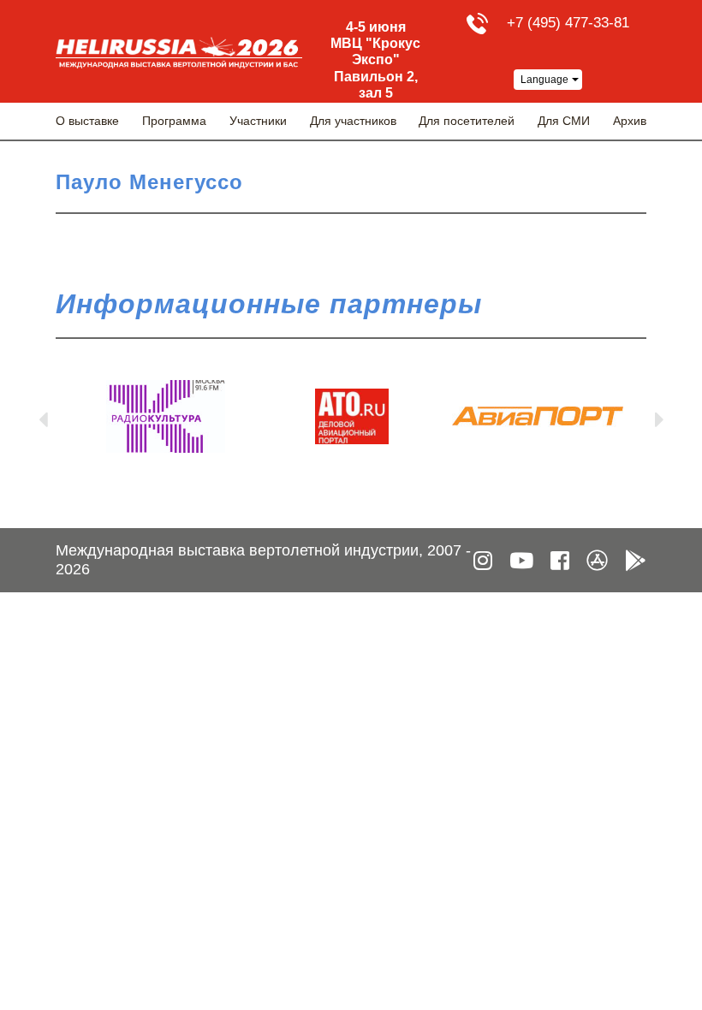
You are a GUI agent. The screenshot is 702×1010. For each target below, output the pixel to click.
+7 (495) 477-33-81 (568, 23)
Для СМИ (564, 121)
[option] (166, 416)
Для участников (353, 121)
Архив (629, 121)
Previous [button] (42, 416)
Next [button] (659, 416)
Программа (174, 121)
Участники (258, 121)
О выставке (87, 121)
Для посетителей (467, 121)
